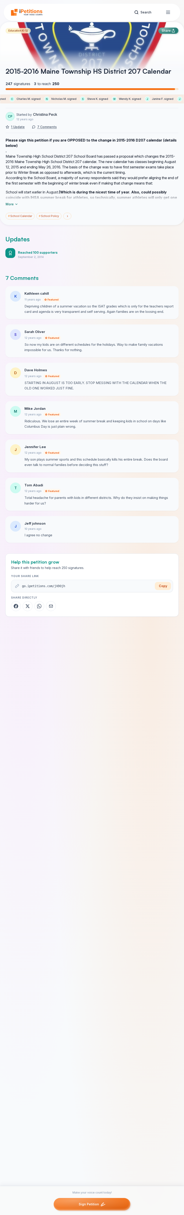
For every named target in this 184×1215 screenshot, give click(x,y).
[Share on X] (28, 606)
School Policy (49, 216)
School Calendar (20, 216)
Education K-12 (18, 30)
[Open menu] (168, 12)
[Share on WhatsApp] (39, 606)
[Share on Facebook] (16, 606)
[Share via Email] (51, 606)
